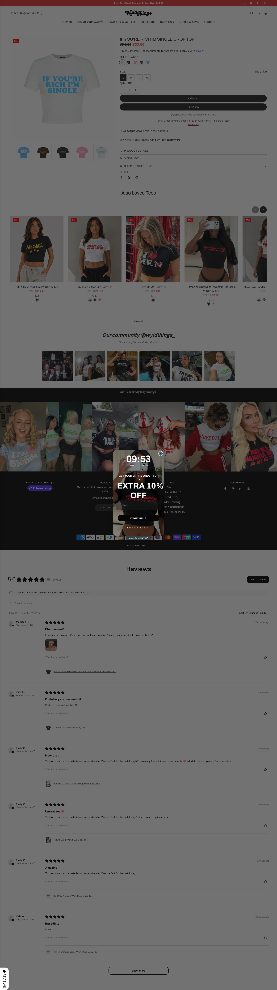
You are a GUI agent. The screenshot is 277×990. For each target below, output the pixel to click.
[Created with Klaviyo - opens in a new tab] (138, 538)
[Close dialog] (161, 453)
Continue (138, 518)
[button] (4, 979)
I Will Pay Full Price (138, 528)
